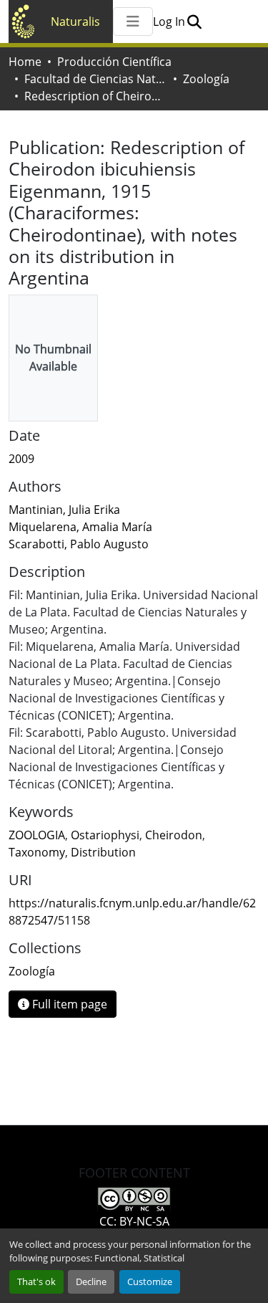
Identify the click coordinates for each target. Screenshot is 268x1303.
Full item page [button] (68, 1004)
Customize (149, 1281)
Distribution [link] (103, 852)
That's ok (36, 1281)
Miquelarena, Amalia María (80, 527)
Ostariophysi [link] (105, 835)
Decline (91, 1281)
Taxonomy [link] (37, 852)
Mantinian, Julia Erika (64, 509)
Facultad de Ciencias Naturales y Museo (95, 79)
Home (25, 62)
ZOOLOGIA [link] (37, 835)
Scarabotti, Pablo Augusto (79, 544)
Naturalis (75, 21)
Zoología (206, 79)
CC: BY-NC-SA (134, 1221)
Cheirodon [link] (173, 835)
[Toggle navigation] (133, 21)
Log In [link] (169, 21)
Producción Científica (114, 62)
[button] (194, 21)
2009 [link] (21, 459)
